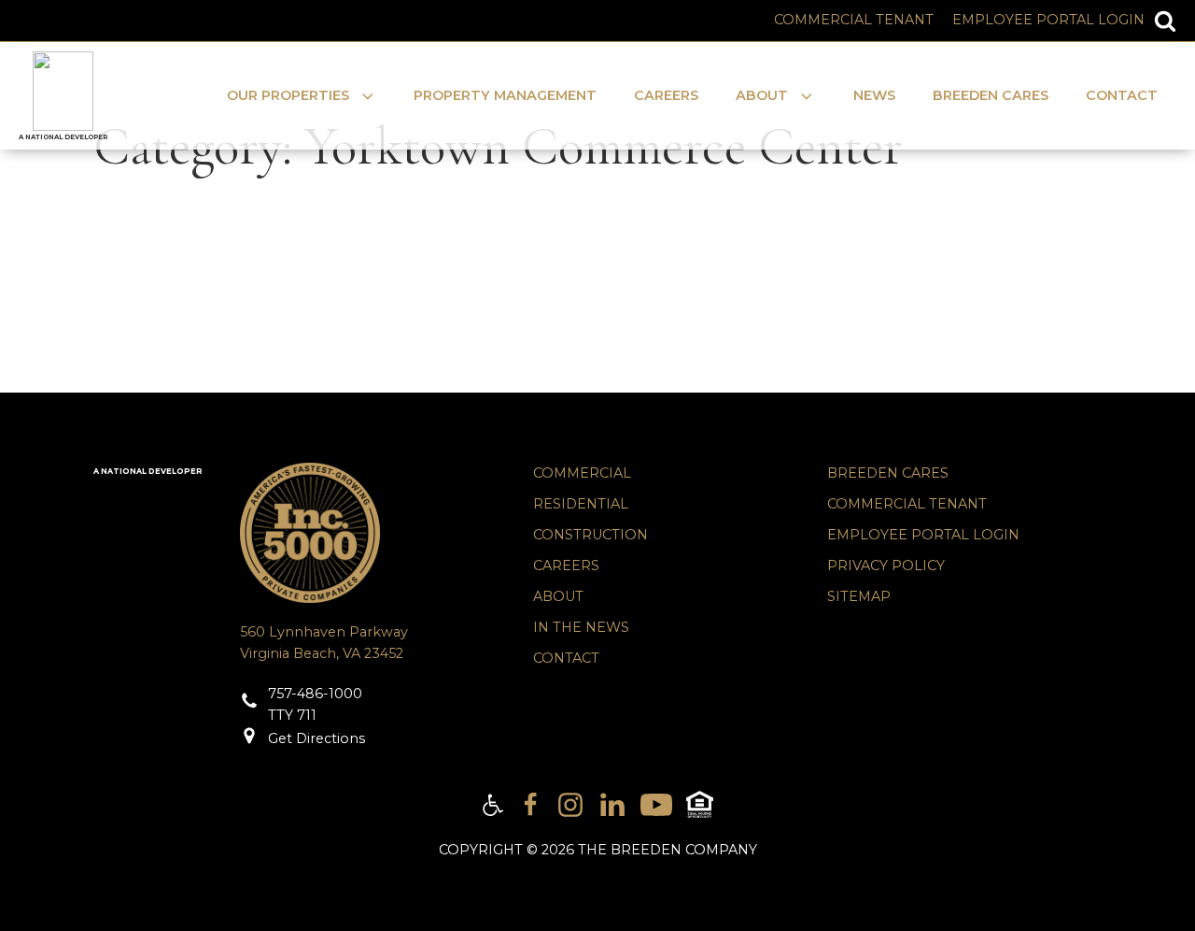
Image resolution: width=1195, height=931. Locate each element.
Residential (580, 503)
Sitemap (859, 596)
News (874, 95)
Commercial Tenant (854, 19)
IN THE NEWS (581, 627)
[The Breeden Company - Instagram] (570, 805)
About (558, 596)
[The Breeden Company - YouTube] (656, 805)
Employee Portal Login (1048, 19)
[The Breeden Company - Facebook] (530, 805)
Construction (590, 534)
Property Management (505, 95)
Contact (1122, 95)
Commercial (582, 473)
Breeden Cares (990, 95)
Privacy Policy (886, 565)
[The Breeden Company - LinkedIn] (612, 805)
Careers (666, 95)
